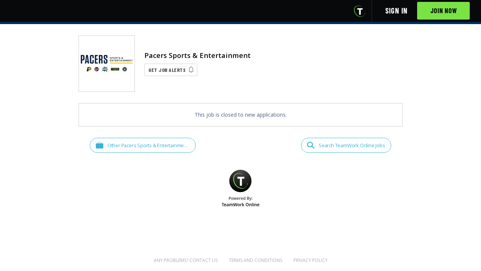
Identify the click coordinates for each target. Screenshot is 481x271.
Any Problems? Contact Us (186, 260)
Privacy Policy (310, 260)
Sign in (396, 10)
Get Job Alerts (167, 70)
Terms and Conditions (255, 260)
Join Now (443, 10)
